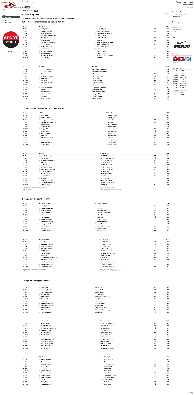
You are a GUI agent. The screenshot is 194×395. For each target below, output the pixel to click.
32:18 (167, 239)
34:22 (167, 113)
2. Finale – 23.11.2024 (178, 94)
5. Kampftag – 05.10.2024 (179, 79)
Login (32, 2)
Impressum (190, 392)
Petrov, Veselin (112, 124)
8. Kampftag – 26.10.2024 (179, 86)
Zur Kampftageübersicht (29, 18)
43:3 (167, 285)
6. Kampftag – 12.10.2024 (179, 81)
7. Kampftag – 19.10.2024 (179, 83)
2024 (36, 11)
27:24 (167, 321)
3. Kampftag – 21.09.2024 (179, 75)
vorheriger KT (62, 18)
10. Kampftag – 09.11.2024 (179, 90)
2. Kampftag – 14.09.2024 (179, 73)
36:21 (167, 26)
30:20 (167, 357)
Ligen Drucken (176, 32)
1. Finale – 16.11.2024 (178, 92)
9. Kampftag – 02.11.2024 (179, 88)
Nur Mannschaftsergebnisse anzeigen (47, 18)
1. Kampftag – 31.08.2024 (179, 71)
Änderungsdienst (176, 27)
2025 (32, 10)
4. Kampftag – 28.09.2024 (179, 77)
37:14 (167, 203)
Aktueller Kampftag (177, 29)
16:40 (167, 66)
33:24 (167, 153)
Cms (28, 2)
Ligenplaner (175, 25)
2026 (28, 10)
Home (27, 7)
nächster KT (70, 18)
